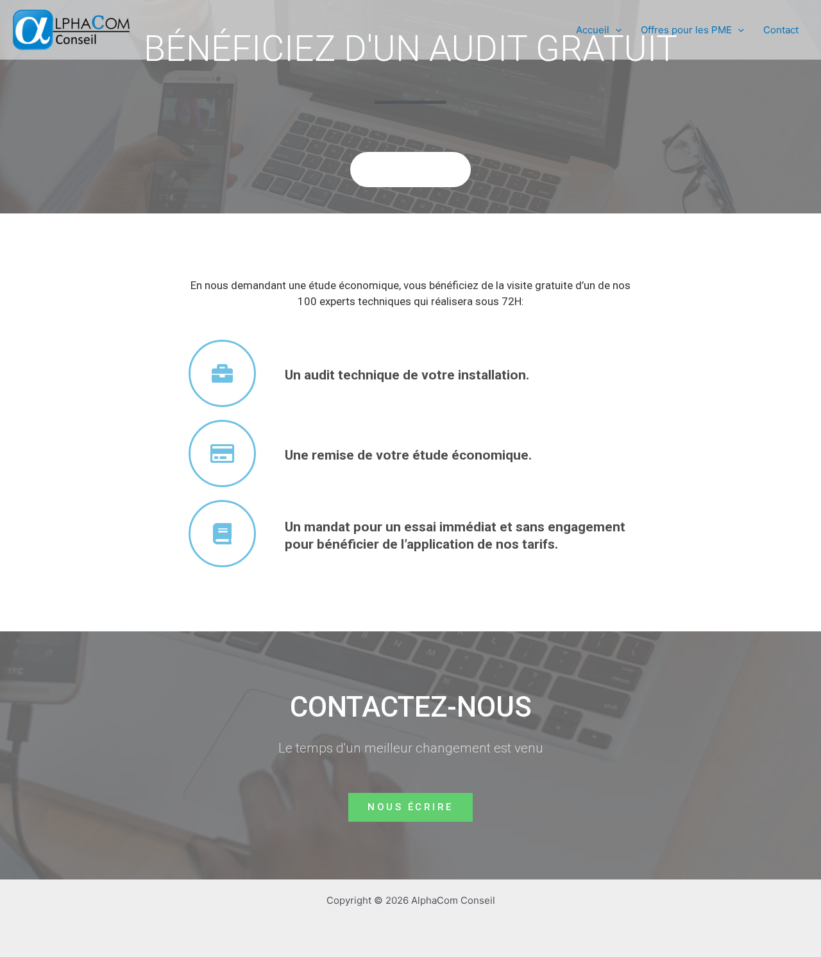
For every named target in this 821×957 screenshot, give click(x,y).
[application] (615, 30)
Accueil (592, 30)
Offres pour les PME (686, 30)
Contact (781, 30)
